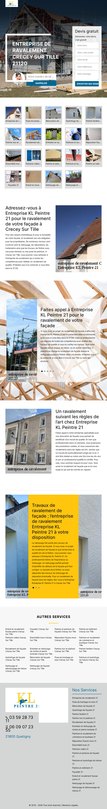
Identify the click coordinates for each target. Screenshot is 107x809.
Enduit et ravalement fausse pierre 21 (85, 777)
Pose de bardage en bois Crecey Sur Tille (64, 658)
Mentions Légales (70, 805)
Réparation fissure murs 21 (84, 741)
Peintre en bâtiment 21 (82, 768)
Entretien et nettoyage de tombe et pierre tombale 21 (84, 728)
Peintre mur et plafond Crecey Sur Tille (65, 649)
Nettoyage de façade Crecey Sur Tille (40, 667)
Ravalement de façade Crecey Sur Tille (15, 649)
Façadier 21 (77, 772)
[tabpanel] (69, 336)
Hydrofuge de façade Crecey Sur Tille (15, 658)
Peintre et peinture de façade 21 (85, 755)
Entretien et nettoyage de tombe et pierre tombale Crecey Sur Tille (41, 651)
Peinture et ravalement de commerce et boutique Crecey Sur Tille (89, 641)
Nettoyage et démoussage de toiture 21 (86, 789)
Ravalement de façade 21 (84, 722)
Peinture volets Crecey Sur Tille (15, 638)
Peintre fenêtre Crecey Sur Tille (89, 649)
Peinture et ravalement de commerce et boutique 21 (84, 735)
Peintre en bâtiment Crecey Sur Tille (88, 630)
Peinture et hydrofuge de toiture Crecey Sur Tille (89, 660)
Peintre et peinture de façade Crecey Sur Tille (65, 630)
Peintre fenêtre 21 (80, 714)
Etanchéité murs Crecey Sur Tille (41, 638)
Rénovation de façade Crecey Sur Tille (40, 658)
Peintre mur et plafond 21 (83, 718)
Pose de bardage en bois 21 (85, 702)
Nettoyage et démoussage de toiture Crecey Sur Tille (15, 668)
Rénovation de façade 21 (83, 706)
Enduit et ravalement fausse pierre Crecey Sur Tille (14, 631)
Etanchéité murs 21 (81, 745)
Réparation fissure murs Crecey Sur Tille (65, 638)
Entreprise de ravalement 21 (85, 698)
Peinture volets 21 (80, 749)
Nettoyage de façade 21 (83, 783)
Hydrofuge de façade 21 (83, 710)
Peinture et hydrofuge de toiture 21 (87, 762)
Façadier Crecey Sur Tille (39, 630)
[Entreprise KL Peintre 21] (11, 3)
